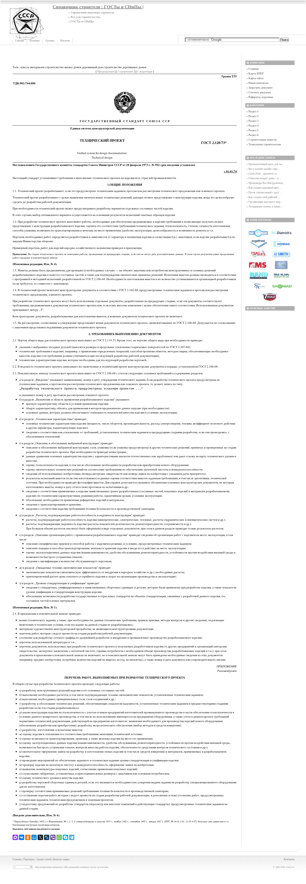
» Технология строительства (263, 144)
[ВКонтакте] (21, 837)
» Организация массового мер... (264, 201)
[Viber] (53, 837)
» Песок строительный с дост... (263, 192)
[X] (40, 837)
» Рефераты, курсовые (259, 97)
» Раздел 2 (252, 116)
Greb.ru (290, 867)
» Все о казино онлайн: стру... (263, 168)
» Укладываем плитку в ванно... (264, 206)
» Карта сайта (254, 78)
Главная (19, 40)
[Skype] (65, 837)
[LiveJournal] (46, 837)
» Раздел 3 (252, 121)
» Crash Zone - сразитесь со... (262, 173)
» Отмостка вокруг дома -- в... (263, 178)
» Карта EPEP (254, 73)
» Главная (252, 69)
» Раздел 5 (252, 130)
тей (49, 859)
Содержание (126, 71)
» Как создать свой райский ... (263, 197)
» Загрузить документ (259, 87)
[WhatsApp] (59, 837)
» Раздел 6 (252, 135)
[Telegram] (71, 837)
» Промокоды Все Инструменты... (265, 183)
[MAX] (15, 837)
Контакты (289, 859)
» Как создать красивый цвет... (263, 187)
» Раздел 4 (252, 125)
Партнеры (28, 859)
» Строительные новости (261, 140)
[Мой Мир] (34, 837)
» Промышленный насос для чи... (265, 164)
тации (66, 859)
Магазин (65, 40)
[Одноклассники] (27, 837)
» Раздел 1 (252, 111)
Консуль (57, 859)
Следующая (144, 71)
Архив (40, 859)
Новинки (35, 40)
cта (46, 859)
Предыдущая (105, 71)
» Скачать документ (258, 92)
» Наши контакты (257, 83)
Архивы (49, 40)
